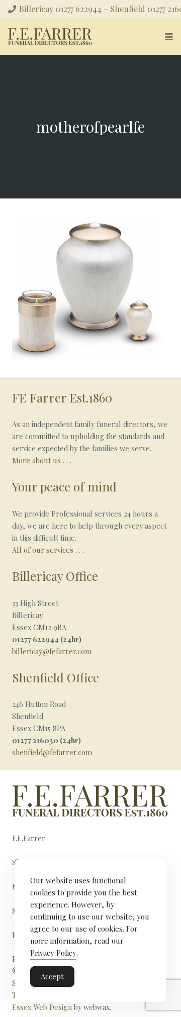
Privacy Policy (53, 953)
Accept (52, 976)
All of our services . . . (49, 550)
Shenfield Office (55, 677)
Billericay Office (55, 576)
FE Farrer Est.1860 (62, 397)
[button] (168, 37)
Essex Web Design (42, 1007)
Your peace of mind (64, 486)
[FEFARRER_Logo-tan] (50, 37)
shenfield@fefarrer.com (52, 752)
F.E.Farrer (28, 838)
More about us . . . (41, 460)
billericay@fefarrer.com (52, 651)
